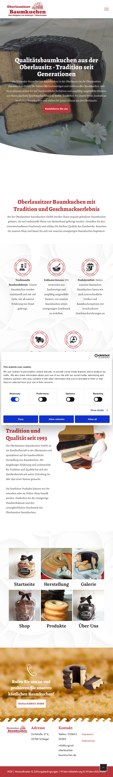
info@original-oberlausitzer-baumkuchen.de (67, 750)
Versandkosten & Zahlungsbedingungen (36, 771)
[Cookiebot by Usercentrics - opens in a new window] (97, 356)
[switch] (42, 399)
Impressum (88, 734)
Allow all (92, 419)
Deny (20, 419)
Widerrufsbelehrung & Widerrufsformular (83, 771)
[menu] (106, 9)
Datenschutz (88, 741)
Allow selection (56, 419)
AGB (9, 771)
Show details (97, 410)
